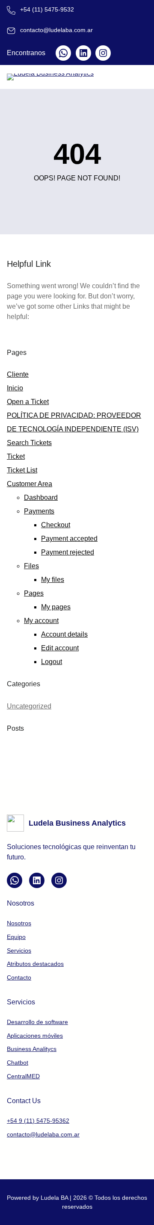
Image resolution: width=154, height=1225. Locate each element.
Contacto (19, 977)
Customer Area (29, 483)
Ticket (16, 456)
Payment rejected (67, 552)
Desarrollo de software (37, 1021)
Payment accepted (69, 538)
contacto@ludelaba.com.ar (43, 1134)
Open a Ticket (28, 401)
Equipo (16, 936)
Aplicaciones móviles (35, 1035)
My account (41, 620)
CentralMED (23, 1076)
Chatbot (17, 1062)
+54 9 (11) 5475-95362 (38, 1120)
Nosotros (19, 923)
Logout (51, 661)
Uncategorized (29, 706)
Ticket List (22, 470)
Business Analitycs (31, 1048)
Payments (39, 511)
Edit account (60, 648)
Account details (64, 634)
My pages (56, 607)
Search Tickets (29, 442)
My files (52, 579)
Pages (34, 593)
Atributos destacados (35, 963)
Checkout (55, 524)
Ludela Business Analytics (77, 823)
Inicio (15, 388)
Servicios (19, 950)
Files (31, 566)
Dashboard (41, 497)
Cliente (18, 374)
